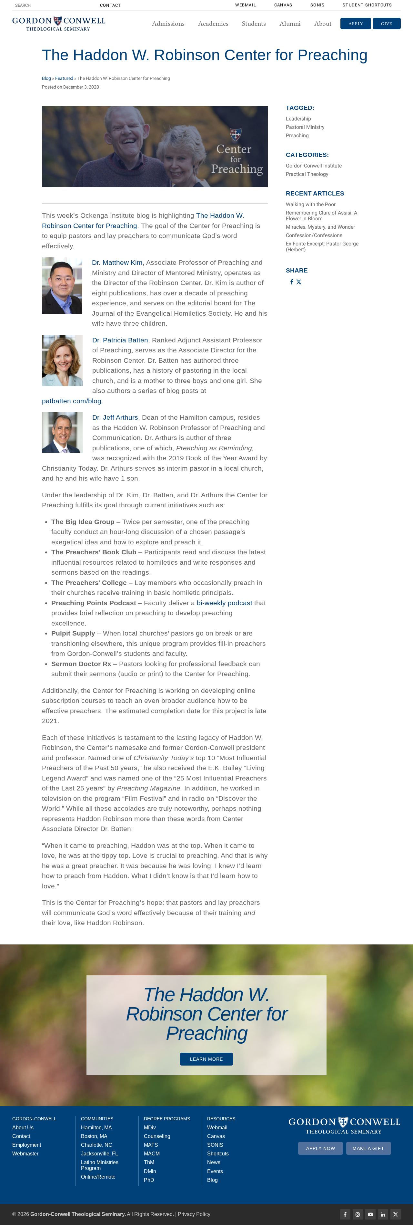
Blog (46, 78)
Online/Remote (98, 1177)
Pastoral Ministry (305, 127)
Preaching (297, 136)
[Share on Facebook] (291, 282)
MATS (151, 1145)
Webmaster (25, 1153)
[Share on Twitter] (299, 282)
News (213, 1162)
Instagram (358, 1214)
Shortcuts (218, 1153)
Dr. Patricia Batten (120, 340)
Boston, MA (94, 1136)
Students (254, 23)
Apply (355, 23)
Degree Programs (167, 1118)
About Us (23, 1127)
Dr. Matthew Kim (117, 262)
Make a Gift (368, 1148)
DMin (150, 1171)
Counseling (157, 1136)
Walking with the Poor (311, 204)
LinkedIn (383, 1214)
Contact (110, 5)
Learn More (206, 1059)
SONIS (317, 5)
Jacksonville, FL (99, 1153)
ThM (149, 1162)
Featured (64, 78)
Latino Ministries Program (99, 1165)
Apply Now (320, 1148)
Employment (26, 1145)
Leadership (298, 119)
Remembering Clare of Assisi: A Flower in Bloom (321, 216)
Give (386, 23)
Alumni (290, 23)
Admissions (168, 23)
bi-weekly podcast (224, 603)
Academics (213, 23)
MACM (152, 1153)
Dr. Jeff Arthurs (115, 417)
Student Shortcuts (367, 5)
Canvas (283, 5)
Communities (97, 1118)
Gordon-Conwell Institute (314, 166)
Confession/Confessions (314, 235)
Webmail (245, 5)
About (323, 23)
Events (215, 1171)
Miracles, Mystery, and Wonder (320, 227)
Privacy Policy (194, 1214)
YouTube (370, 1214)
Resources (221, 1118)
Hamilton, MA (96, 1127)
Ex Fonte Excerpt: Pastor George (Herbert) (322, 247)
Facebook (345, 1214)
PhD (149, 1180)
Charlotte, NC (96, 1145)
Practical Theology (307, 174)
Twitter (395, 1214)
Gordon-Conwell (34, 1118)
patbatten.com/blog (71, 401)
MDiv (150, 1127)
